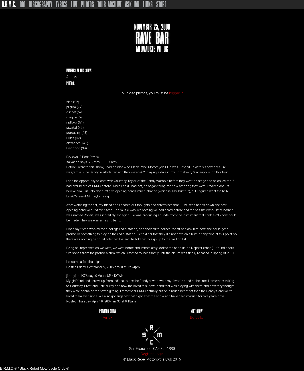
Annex (107, 317)
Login (159, 354)
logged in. (176, 93)
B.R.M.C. (9, 4)
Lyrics (61, 4)
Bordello (196, 317)
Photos (87, 4)
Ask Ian (132, 4)
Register (147, 354)
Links (148, 4)
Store (161, 4)
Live (74, 4)
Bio (22, 4)
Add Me (72, 77)
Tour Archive (109, 4)
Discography (40, 4)
